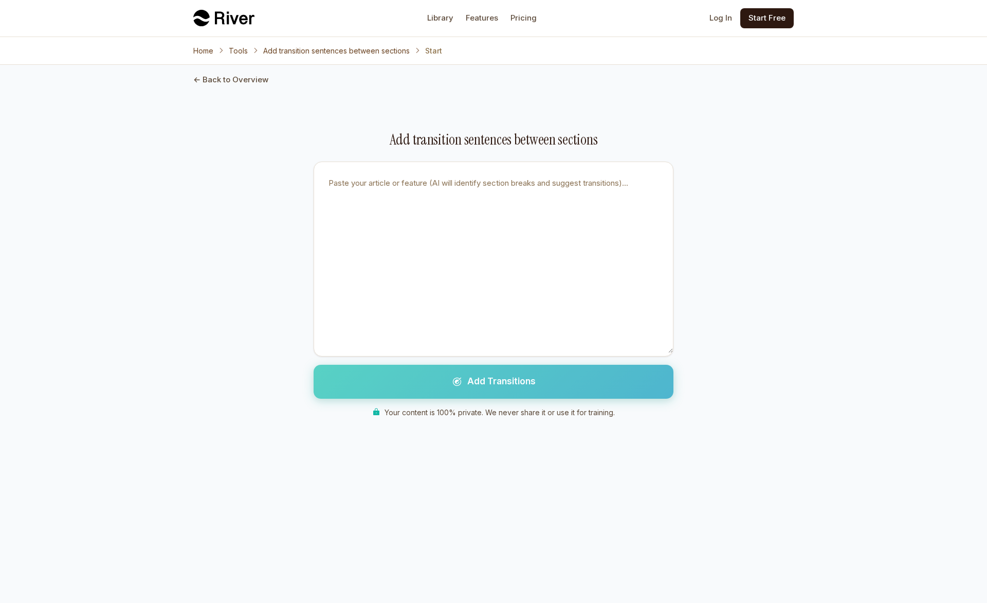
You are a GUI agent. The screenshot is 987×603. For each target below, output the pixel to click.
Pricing (523, 18)
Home (203, 50)
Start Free (766, 18)
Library (440, 18)
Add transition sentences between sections (336, 50)
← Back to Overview (230, 79)
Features (482, 18)
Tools (238, 50)
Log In (720, 18)
